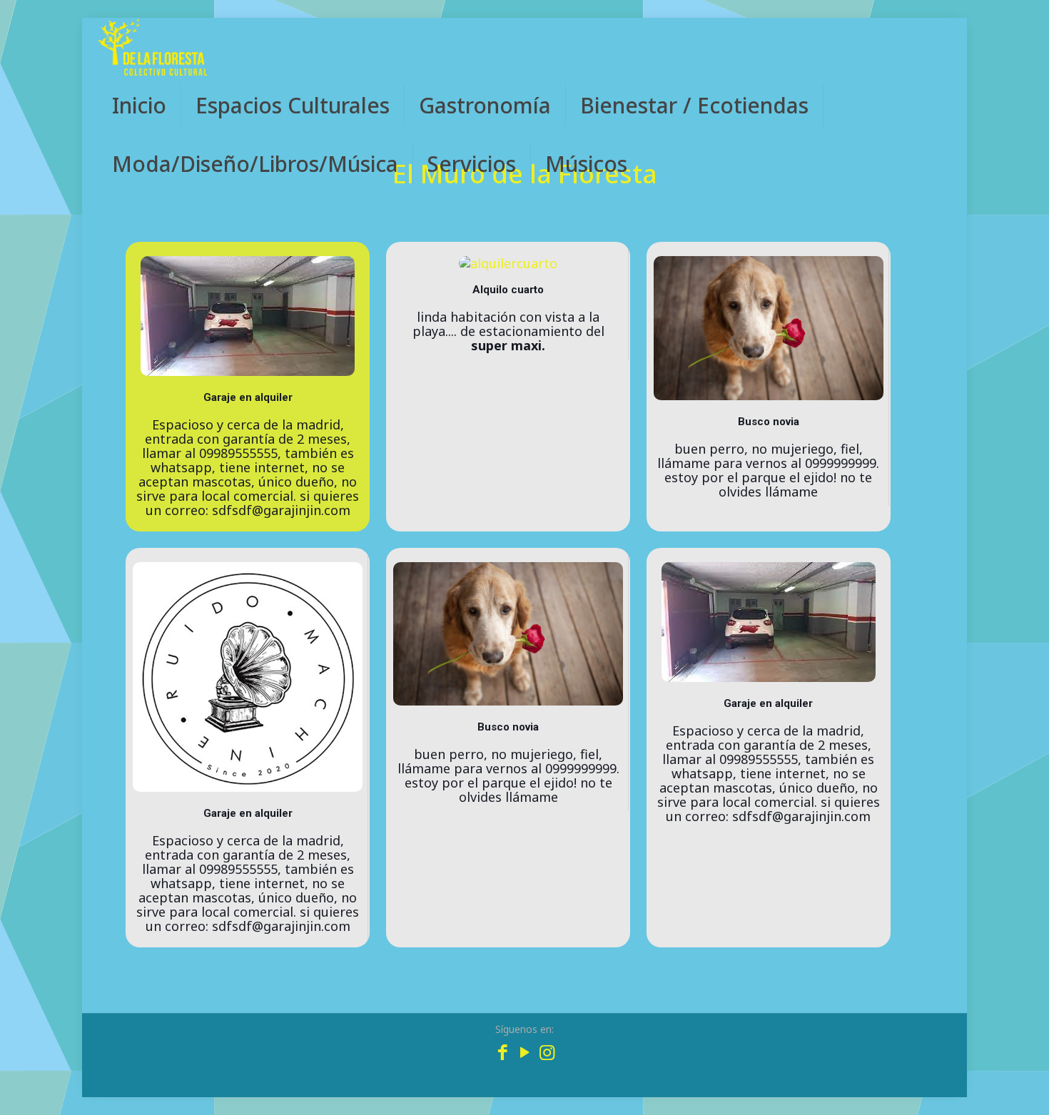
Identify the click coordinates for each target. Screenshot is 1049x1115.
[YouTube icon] (525, 1054)
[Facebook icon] (503, 1054)
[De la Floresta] (152, 47)
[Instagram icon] (547, 1054)
